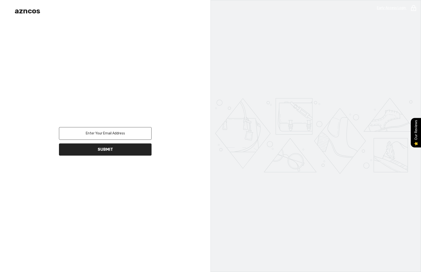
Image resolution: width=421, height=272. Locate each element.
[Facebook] (84, 168)
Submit (105, 149)
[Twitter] (125, 168)
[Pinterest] (112, 168)
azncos (27, 11)
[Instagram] (98, 168)
